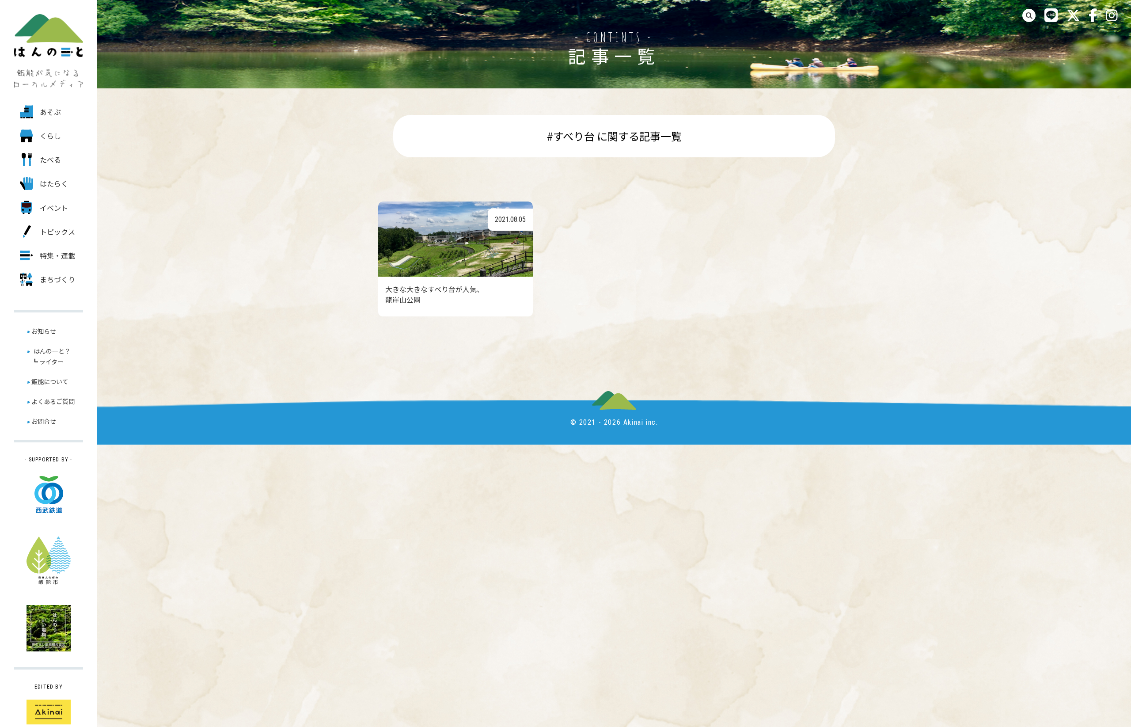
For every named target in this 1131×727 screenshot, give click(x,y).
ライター (51, 361)
